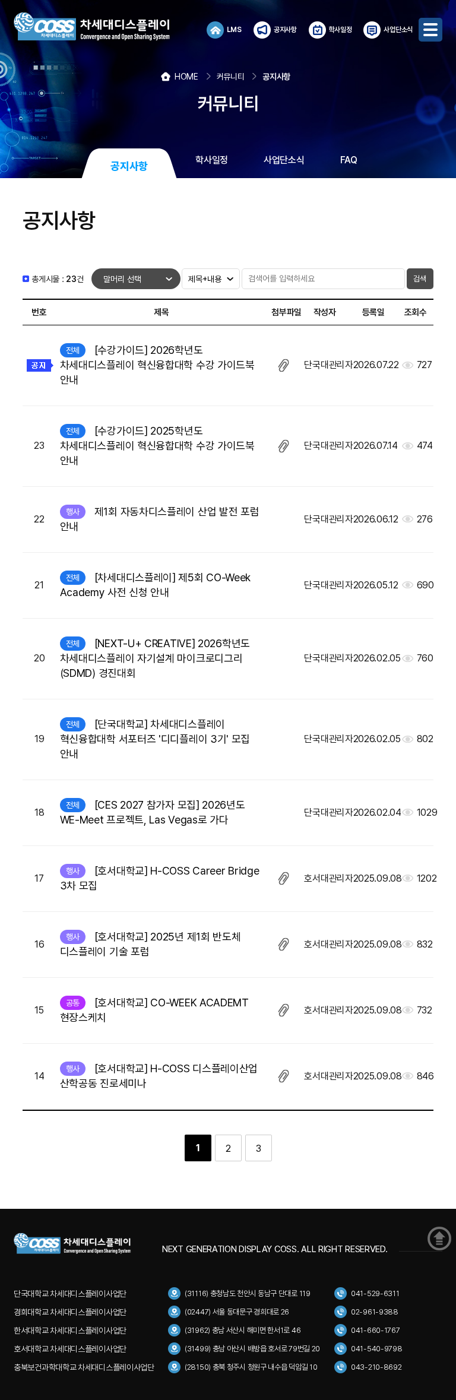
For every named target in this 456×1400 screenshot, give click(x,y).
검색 (419, 278)
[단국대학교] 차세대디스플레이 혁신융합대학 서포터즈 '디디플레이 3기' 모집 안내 (155, 739)
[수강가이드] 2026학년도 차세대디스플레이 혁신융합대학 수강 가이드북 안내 (157, 365)
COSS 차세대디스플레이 (103, 27)
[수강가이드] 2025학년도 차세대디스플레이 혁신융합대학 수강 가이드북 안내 (157, 446)
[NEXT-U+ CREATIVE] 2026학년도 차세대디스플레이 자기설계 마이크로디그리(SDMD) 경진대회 (155, 658)
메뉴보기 (430, 30)
